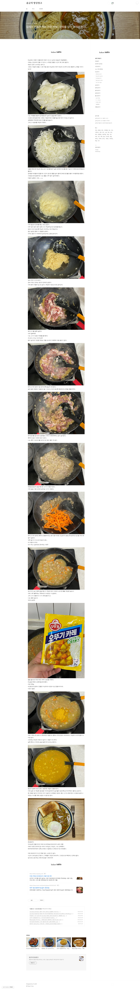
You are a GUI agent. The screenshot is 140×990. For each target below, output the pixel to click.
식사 (99, 140)
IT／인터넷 (98, 100)
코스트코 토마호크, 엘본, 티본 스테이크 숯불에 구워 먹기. (44, 911)
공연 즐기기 (97, 93)
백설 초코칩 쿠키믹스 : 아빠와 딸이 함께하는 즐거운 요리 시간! (45, 919)
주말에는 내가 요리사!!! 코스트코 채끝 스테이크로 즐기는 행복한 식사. (47, 915)
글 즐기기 (97, 85)
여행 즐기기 (97, 107)
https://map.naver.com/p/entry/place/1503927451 (43, 885)
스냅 (106, 132)
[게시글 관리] (36, 900)
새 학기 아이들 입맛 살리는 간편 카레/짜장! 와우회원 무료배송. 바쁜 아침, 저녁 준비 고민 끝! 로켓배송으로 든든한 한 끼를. (51, 879)
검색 (109, 3)
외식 (109, 130)
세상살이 (97, 61)
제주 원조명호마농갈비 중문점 (39, 888)
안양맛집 (99, 134)
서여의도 (111, 138)
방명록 (41, 9)
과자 (103, 132)
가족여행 (106, 130)
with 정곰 (98, 98)
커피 (108, 132)
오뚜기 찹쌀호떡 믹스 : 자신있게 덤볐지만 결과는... (42, 917)
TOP (112, 984)
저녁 (96, 130)
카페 (101, 136)
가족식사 (97, 132)
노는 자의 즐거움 (99, 69)
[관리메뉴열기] (137, 3)
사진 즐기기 (97, 66)
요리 (111, 132)
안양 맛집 (104, 134)
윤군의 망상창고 (34, 3)
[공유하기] (34, 900)
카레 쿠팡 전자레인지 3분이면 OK (41, 876)
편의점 (99, 130)
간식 (112, 130)
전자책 (100, 138)
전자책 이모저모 (98, 63)
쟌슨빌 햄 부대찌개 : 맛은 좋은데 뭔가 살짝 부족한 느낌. (44, 921)
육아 (96, 134)
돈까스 (103, 138)
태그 (33, 9)
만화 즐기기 (97, 87)
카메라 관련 (98, 102)
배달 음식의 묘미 (99, 80)
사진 (99, 136)
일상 (104, 136)
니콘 (110, 134)
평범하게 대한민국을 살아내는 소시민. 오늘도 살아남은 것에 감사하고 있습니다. (46, 959)
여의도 (96, 138)
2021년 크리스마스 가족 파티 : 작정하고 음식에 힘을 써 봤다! (45, 923)
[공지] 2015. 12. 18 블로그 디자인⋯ (102, 120)
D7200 (107, 136)
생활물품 (97, 104)
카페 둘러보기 (98, 78)
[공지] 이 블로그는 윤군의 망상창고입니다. (103, 123)
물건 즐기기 (97, 95)
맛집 (96, 140)
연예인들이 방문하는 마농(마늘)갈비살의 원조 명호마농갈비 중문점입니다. (51, 890)
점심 (111, 136)
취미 (102, 130)
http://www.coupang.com (36, 873)
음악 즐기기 (97, 90)
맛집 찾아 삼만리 (99, 76)
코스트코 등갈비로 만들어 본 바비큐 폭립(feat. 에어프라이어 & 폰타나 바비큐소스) (51, 913)
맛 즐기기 (32, 908)
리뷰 (96, 136)
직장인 (107, 138)
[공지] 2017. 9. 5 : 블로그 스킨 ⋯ (102, 118)
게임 (108, 134)
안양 (100, 132)
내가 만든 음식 (38, 908)
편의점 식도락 (98, 74)
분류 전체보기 (98, 58)
